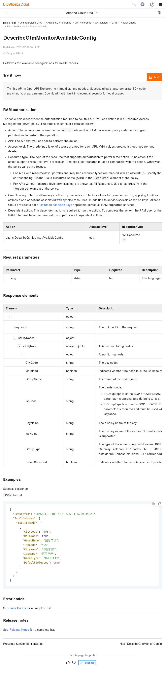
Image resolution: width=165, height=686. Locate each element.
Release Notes (19, 629)
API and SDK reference (58, 22)
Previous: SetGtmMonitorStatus (23, 644)
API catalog (101, 22)
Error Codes (17, 608)
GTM (114, 22)
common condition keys (56, 205)
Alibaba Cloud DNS (31, 22)
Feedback (89, 662)
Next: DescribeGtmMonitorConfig (141, 644)
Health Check (128, 22)
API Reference (83, 22)
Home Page (9, 22)
